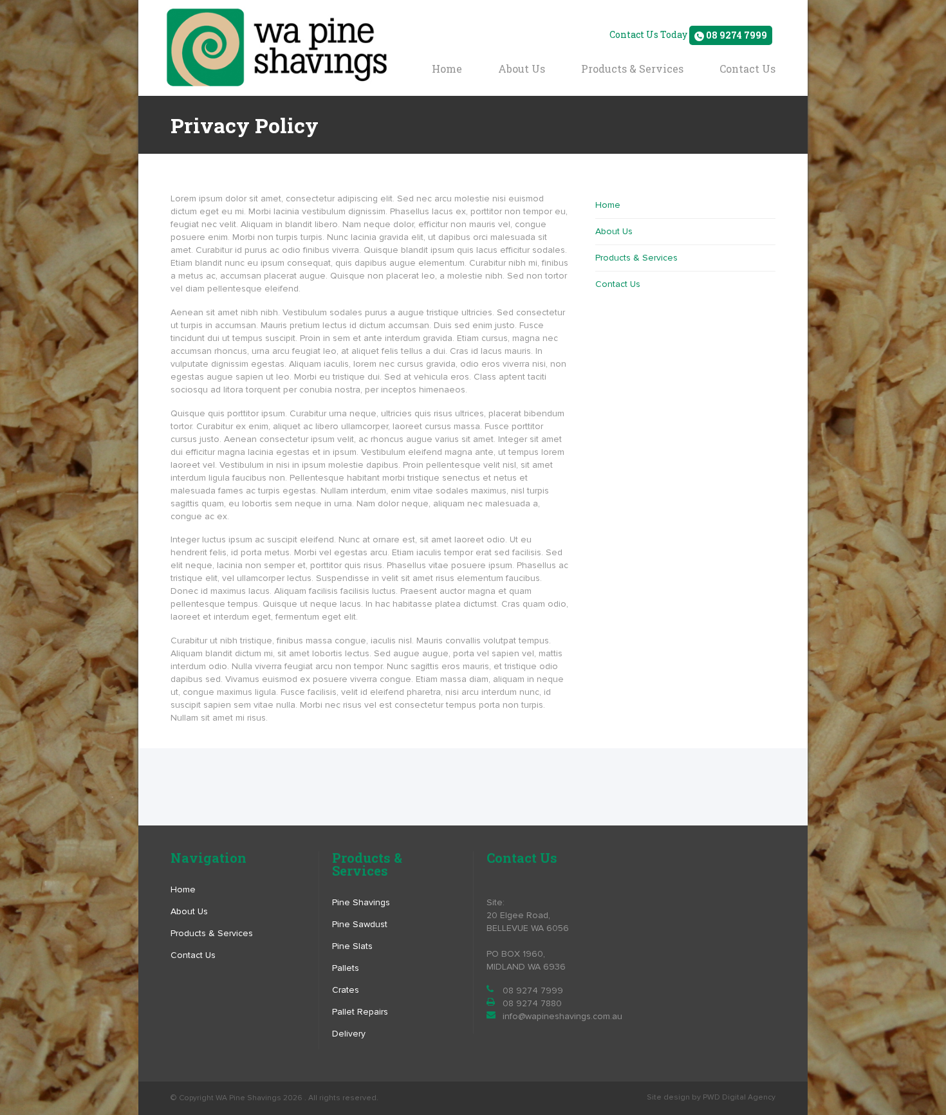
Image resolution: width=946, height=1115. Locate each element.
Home (447, 68)
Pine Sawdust (359, 924)
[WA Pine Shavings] (276, 47)
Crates (345, 989)
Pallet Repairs (360, 1011)
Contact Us (747, 68)
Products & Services (632, 68)
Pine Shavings (361, 902)
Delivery (349, 1033)
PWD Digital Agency (739, 1097)
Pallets (345, 968)
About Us (521, 68)
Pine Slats (352, 946)
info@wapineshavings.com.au (562, 1016)
